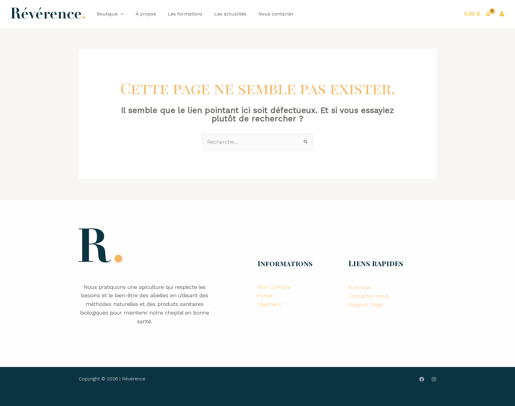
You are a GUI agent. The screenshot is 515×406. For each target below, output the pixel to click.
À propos (146, 14)
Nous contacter (276, 14)
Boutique (107, 14)
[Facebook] (421, 379)
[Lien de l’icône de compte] (502, 13)
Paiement (269, 304)
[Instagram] (434, 379)
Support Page (365, 304)
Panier (265, 295)
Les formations (185, 14)
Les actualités (230, 14)
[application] (121, 14)
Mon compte (274, 287)
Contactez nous (368, 296)
